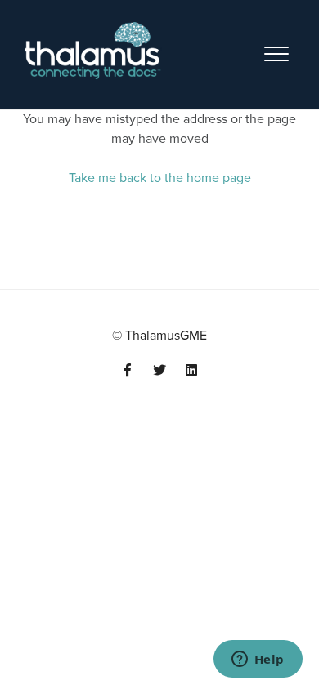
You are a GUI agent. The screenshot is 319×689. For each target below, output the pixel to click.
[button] (276, 43)
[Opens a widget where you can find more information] (258, 660)
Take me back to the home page (160, 178)
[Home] (93, 50)
